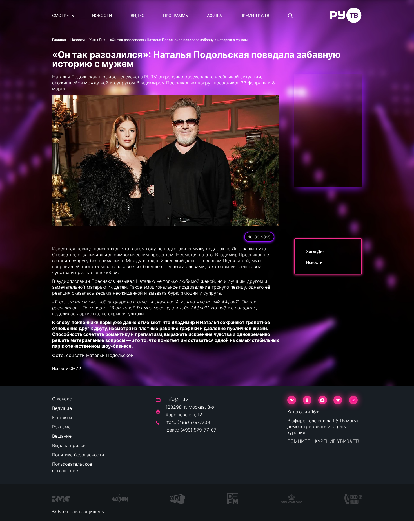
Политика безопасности (78, 454)
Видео (138, 15)
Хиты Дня (97, 40)
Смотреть (63, 15)
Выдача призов (69, 445)
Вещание (62, 436)
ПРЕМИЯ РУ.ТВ (254, 15)
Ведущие (62, 408)
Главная (59, 40)
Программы (176, 15)
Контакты (62, 417)
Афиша (214, 15)
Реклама (61, 427)
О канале (62, 399)
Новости (102, 15)
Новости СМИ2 (66, 368)
